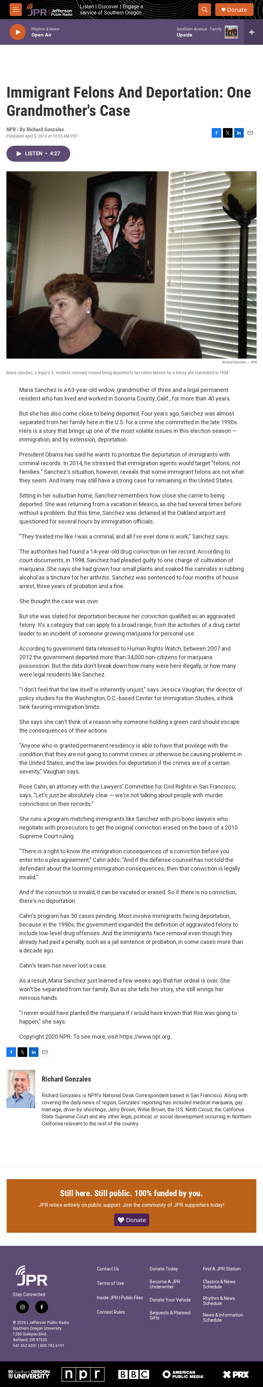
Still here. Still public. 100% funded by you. (131, 1193)
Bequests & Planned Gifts (170, 1315)
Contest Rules (111, 1312)
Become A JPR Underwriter (165, 1284)
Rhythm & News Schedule (219, 1301)
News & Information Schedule (223, 1318)
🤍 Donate (131, 1220)
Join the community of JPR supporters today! (174, 1205)
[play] (18, 32)
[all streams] (253, 32)
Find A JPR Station (222, 1269)
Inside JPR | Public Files (120, 1297)
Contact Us (108, 1269)
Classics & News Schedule (219, 1284)
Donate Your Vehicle (170, 1300)
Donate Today (164, 1269)
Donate (237, 9)
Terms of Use (110, 1283)
